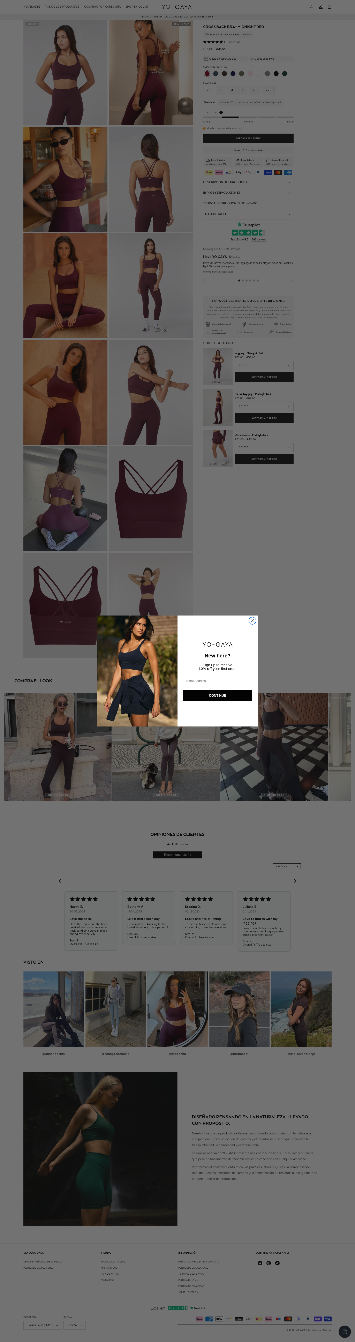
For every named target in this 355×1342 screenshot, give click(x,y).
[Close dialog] (252, 620)
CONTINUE (217, 695)
